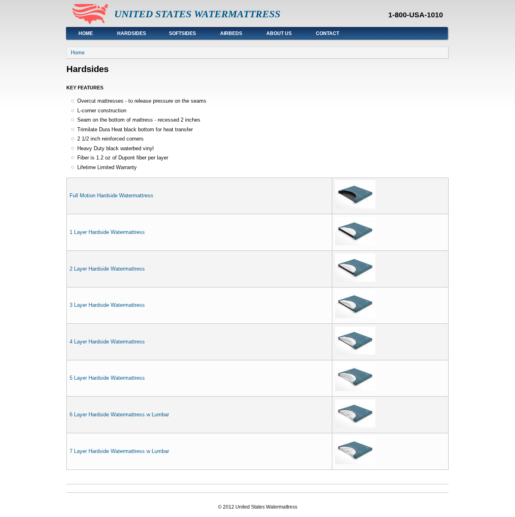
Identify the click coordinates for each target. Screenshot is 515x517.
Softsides (182, 33)
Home (85, 33)
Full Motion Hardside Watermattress (111, 195)
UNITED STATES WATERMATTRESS (197, 13)
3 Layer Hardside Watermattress (107, 305)
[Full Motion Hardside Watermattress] (355, 207)
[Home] (90, 22)
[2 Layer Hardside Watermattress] (355, 280)
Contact (327, 33)
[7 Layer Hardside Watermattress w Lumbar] (355, 462)
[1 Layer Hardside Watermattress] (355, 243)
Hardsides (125, 33)
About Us (279, 33)
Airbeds (231, 33)
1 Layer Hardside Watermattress (107, 232)
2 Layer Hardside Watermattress (107, 269)
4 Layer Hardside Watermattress (107, 342)
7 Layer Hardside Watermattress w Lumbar (119, 451)
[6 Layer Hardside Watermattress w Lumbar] (355, 426)
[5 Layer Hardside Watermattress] (355, 389)
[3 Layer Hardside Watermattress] (355, 316)
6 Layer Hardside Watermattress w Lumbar (119, 415)
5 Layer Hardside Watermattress (107, 378)
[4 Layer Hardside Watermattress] (355, 353)
